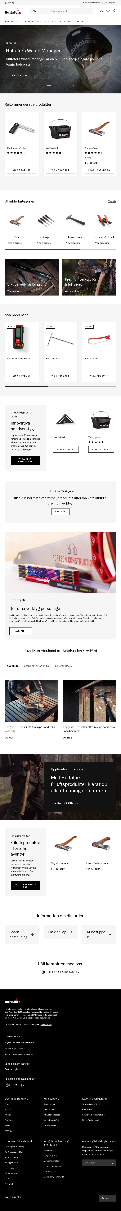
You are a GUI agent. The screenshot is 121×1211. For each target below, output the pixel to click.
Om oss (8, 1104)
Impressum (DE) (50, 1171)
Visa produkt (22, 170)
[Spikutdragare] (99, 339)
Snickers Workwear (13, 1018)
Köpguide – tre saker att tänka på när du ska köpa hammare (89, 729)
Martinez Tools (40, 1015)
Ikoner (7, 1125)
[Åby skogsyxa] (99, 128)
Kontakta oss (49, 1104)
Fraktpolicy (87, 1109)
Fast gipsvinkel (53, 358)
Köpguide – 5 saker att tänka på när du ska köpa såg (30, 729)
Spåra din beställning (91, 1104)
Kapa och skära (11, 1157)
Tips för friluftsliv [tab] (62, 666)
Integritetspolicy (50, 1155)
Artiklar (8, 1115)
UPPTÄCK (16, 75)
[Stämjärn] (46, 221)
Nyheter (8, 1109)
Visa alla (112, 201)
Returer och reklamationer (93, 1115)
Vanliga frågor (50, 1125)
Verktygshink (52, 148)
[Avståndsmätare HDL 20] (21, 339)
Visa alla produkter (25, 460)
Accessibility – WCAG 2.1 (54, 1177)
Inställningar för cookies (54, 1166)
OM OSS (68, 22)
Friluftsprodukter (25, 885)
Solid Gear (27, 1018)
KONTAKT (80, 22)
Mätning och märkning (14, 1146)
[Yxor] (17, 221)
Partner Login (11, 1069)
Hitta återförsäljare (91, 2)
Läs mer (60, 511)
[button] (114, 11)
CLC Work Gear (11, 1012)
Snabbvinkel (59, 437)
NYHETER (57, 22)
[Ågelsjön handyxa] (101, 843)
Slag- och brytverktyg (14, 1152)
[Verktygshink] (60, 128)
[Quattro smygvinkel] (21, 128)
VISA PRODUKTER (67, 803)
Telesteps (37, 1018)
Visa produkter (15, 242)
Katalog (8, 1131)
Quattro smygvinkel (16, 148)
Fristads (54, 1012)
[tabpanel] (60, 712)
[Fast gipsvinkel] (60, 339)
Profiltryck (9, 1184)
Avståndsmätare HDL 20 (19, 358)
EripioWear (45, 1012)
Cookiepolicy (49, 1150)
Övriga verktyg (11, 1173)
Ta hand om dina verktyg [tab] (36, 666)
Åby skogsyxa (91, 148)
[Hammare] (75, 221)
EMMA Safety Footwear (29, 1012)
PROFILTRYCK (42, 22)
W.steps (46, 1018)
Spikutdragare (91, 358)
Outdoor (8, 1178)
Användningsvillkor (51, 1161)
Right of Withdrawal (90, 1120)
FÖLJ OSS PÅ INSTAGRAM (63, 972)
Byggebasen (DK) (51, 1120)
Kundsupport (110, 2)
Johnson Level (27, 1015)
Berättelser (10, 1120)
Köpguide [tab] (12, 666)
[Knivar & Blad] (104, 221)
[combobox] (61, 11)
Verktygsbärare (11, 1162)
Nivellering (9, 1168)
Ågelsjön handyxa (97, 863)
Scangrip (52, 1015)
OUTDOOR (28, 22)
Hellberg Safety (12, 1015)
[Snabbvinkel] (66, 420)
